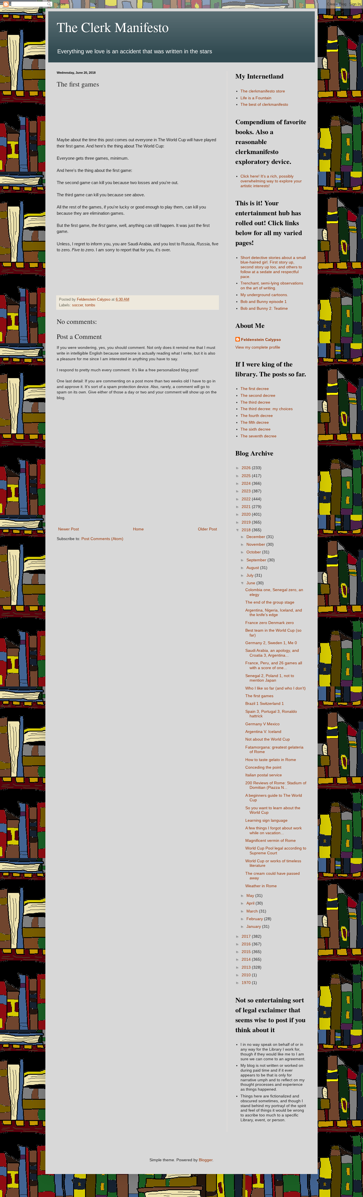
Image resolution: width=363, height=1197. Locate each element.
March (252, 911)
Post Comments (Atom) (102, 538)
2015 (247, 951)
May (250, 895)
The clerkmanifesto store (262, 91)
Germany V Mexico (262, 724)
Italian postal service (263, 775)
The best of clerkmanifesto (264, 104)
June (251, 583)
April (251, 903)
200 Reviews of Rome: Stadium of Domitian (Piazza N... (275, 785)
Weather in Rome (261, 886)
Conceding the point (263, 767)
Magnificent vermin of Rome (270, 840)
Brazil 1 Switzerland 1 (264, 703)
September (256, 560)
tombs (90, 305)
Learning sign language (266, 820)
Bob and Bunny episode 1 (263, 301)
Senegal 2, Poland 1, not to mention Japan (269, 678)
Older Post (207, 529)
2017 (247, 936)
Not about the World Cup (267, 739)
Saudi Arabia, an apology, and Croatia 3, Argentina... (272, 652)
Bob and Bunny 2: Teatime (264, 308)
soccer (77, 305)
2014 (247, 959)
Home (138, 529)
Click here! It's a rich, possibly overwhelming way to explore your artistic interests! (271, 181)
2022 (247, 499)
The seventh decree (258, 436)
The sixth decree (255, 429)
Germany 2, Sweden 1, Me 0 (271, 642)
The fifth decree (254, 422)
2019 (247, 522)
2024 (247, 483)
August (253, 567)
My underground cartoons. (264, 294)
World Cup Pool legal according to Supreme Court (275, 850)
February (255, 918)
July (250, 575)
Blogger (205, 1160)
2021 (247, 506)
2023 (247, 491)
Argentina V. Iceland (263, 731)
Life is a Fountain (255, 98)
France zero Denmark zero (269, 622)
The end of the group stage (269, 602)
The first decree (254, 388)
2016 (247, 944)
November (256, 544)
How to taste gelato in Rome (270, 759)
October (254, 552)
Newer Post (68, 529)
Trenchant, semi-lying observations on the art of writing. (271, 285)
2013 (247, 967)
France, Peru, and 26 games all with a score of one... (273, 665)
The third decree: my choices (266, 408)
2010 (247, 975)
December (256, 536)
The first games (259, 696)
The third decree (255, 402)
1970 (247, 982)
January (254, 926)
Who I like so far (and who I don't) (275, 688)
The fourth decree (256, 415)
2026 (247, 467)
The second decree (257, 395)
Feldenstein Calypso (261, 339)
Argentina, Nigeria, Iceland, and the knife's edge (273, 612)
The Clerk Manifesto (113, 27)
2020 (247, 514)
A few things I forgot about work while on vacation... (273, 830)
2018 (247, 530)
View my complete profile (257, 347)
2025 (247, 475)
